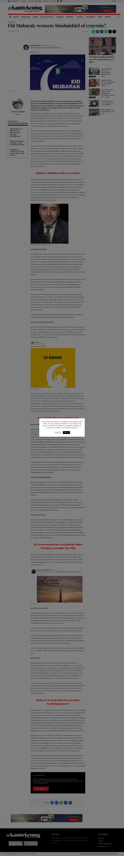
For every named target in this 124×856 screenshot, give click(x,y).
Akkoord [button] (66, 432)
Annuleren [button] (58, 432)
